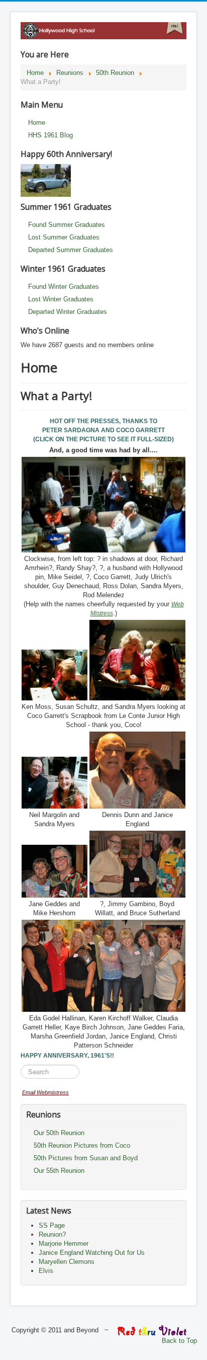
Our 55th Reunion (59, 1170)
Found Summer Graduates (66, 224)
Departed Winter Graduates (67, 311)
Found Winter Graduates (63, 286)
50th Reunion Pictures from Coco (82, 1145)
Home (36, 122)
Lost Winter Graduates (60, 299)
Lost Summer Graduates (63, 237)
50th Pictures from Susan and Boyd (86, 1158)
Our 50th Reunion (59, 1133)
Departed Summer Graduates (70, 250)
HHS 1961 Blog (50, 135)
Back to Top (179, 1340)
